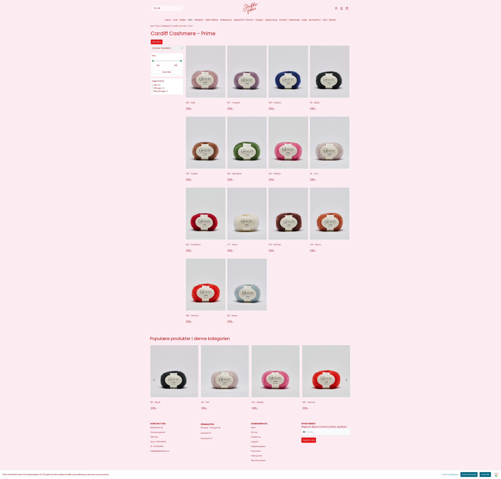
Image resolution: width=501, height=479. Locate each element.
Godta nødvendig (469, 474)
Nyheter (332, 20)
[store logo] (250, 8)
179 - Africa (315, 244)
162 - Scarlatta (193, 244)
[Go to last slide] (154, 380)
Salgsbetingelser (258, 446)
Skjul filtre (156, 42)
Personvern (256, 451)
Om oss (254, 432)
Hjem (152, 26)
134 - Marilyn (275, 173)
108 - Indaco (275, 102)
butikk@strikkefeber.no (159, 451)
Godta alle (485, 474)
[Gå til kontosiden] (341, 8)
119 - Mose (232, 315)
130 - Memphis (234, 173)
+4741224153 (158, 446)
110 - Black (315, 102)
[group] (174, 380)
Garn (158, 26)
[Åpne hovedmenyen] (336, 8)
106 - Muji (190, 102)
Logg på (254, 442)
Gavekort (283, 20)
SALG (325, 20)
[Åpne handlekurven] (347, 8)
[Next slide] (346, 380)
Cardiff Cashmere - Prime (182, 26)
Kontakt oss (256, 437)
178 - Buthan (275, 244)
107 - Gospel (233, 102)
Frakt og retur (256, 456)
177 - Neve (232, 244)
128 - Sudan (192, 173)
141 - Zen (314, 173)
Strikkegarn (166, 26)
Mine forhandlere (258, 460)
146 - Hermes (192, 315)
